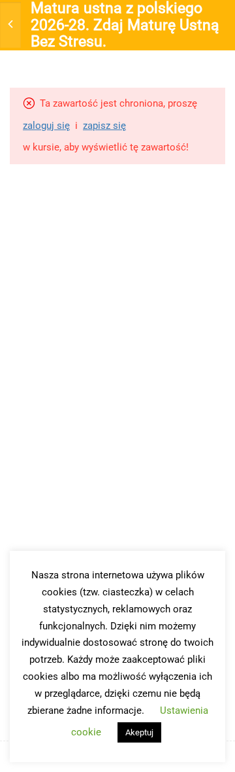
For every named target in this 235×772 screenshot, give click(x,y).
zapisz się (104, 126)
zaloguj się (46, 126)
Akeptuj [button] (139, 732)
